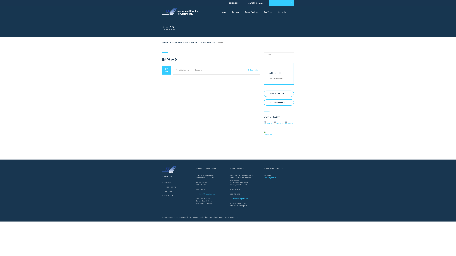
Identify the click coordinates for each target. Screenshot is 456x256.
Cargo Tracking (251, 12)
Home (223, 12)
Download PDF (277, 94)
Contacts (282, 12)
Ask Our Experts (277, 102)
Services (235, 12)
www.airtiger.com (270, 178)
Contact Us (168, 195)
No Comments (253, 70)
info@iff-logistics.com (207, 194)
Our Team (268, 12)
